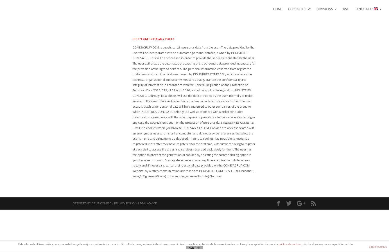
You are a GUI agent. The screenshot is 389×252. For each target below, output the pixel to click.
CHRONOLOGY (299, 9)
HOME (278, 9)
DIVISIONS (325, 9)
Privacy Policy (125, 203)
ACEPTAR (194, 247)
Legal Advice (147, 203)
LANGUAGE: (364, 9)
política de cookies (290, 244)
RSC (346, 9)
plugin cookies (378, 246)
